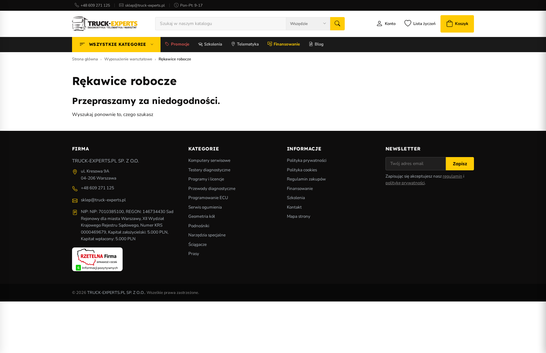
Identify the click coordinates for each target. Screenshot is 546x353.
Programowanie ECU (208, 198)
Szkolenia (213, 44)
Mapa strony (298, 216)
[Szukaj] (337, 23)
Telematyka (248, 44)
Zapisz (460, 164)
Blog (319, 44)
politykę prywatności (405, 183)
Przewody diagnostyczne (211, 189)
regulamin (452, 176)
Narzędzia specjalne (207, 235)
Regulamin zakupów (306, 179)
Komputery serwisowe (209, 160)
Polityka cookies (302, 170)
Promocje (180, 44)
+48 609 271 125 (95, 5)
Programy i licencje (206, 179)
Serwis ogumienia (205, 207)
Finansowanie (287, 44)
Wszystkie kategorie (117, 44)
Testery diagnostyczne (209, 170)
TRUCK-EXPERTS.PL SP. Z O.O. (116, 292)
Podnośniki (198, 226)
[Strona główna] (104, 23)
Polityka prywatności (306, 160)
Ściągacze (197, 244)
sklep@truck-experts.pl (145, 5)
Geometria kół (201, 216)
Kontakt (294, 207)
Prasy (193, 254)
